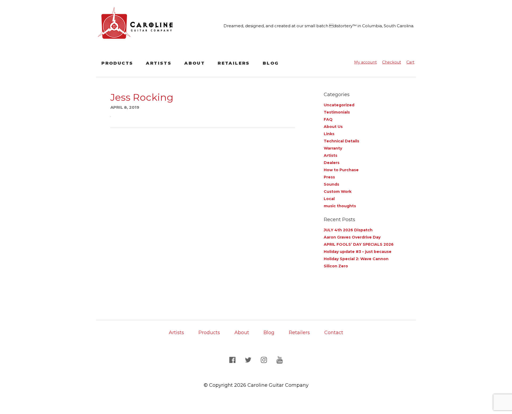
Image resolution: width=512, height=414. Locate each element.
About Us (333, 126)
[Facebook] (233, 360)
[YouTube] (280, 360)
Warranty (333, 148)
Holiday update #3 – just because (357, 251)
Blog (271, 63)
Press (329, 177)
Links (329, 133)
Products (117, 63)
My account (365, 62)
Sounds (331, 184)
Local (329, 198)
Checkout (391, 62)
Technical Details (341, 141)
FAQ (328, 119)
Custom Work (337, 191)
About (194, 63)
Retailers (234, 63)
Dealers (331, 162)
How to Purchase (341, 169)
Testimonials (337, 112)
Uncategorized (339, 105)
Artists (158, 63)
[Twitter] (249, 360)
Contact (333, 332)
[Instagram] (265, 360)
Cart (410, 62)
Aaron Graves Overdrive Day (352, 237)
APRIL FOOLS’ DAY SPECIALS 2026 (359, 244)
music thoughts (340, 206)
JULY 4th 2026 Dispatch (348, 230)
